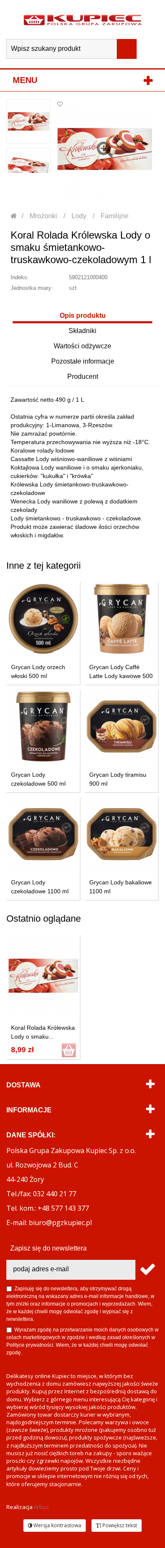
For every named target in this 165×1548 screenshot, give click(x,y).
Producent (82, 376)
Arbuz (41, 1507)
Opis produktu (83, 315)
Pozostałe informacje (82, 361)
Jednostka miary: (32, 288)
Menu (25, 80)
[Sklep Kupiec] (83, 19)
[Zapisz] (147, 1270)
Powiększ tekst (119, 1525)
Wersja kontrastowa (56, 1525)
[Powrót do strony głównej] (14, 216)
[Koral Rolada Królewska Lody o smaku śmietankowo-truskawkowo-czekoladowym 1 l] (28, 121)
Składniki (82, 330)
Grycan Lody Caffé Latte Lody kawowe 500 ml (121, 676)
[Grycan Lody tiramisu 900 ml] (121, 726)
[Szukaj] (127, 49)
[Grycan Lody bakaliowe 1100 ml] (121, 834)
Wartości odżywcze (82, 346)
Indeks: (20, 277)
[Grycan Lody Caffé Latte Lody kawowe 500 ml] (121, 619)
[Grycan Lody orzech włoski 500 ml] (43, 619)
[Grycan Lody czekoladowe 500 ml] (43, 726)
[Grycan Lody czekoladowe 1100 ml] (43, 834)
